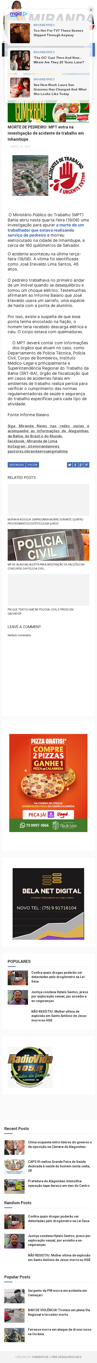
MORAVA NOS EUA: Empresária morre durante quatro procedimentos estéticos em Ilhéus (45, 521)
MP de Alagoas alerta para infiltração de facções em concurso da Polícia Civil (46, 566)
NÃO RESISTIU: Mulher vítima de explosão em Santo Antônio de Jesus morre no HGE (59, 1016)
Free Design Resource (66, 1357)
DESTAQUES (16, 464)
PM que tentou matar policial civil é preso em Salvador (40, 611)
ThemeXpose (40, 1357)
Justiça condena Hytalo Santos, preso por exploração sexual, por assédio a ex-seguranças (59, 996)
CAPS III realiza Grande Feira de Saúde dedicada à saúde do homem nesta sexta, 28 (59, 1166)
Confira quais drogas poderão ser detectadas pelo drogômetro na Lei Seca (58, 977)
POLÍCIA (32, 464)
